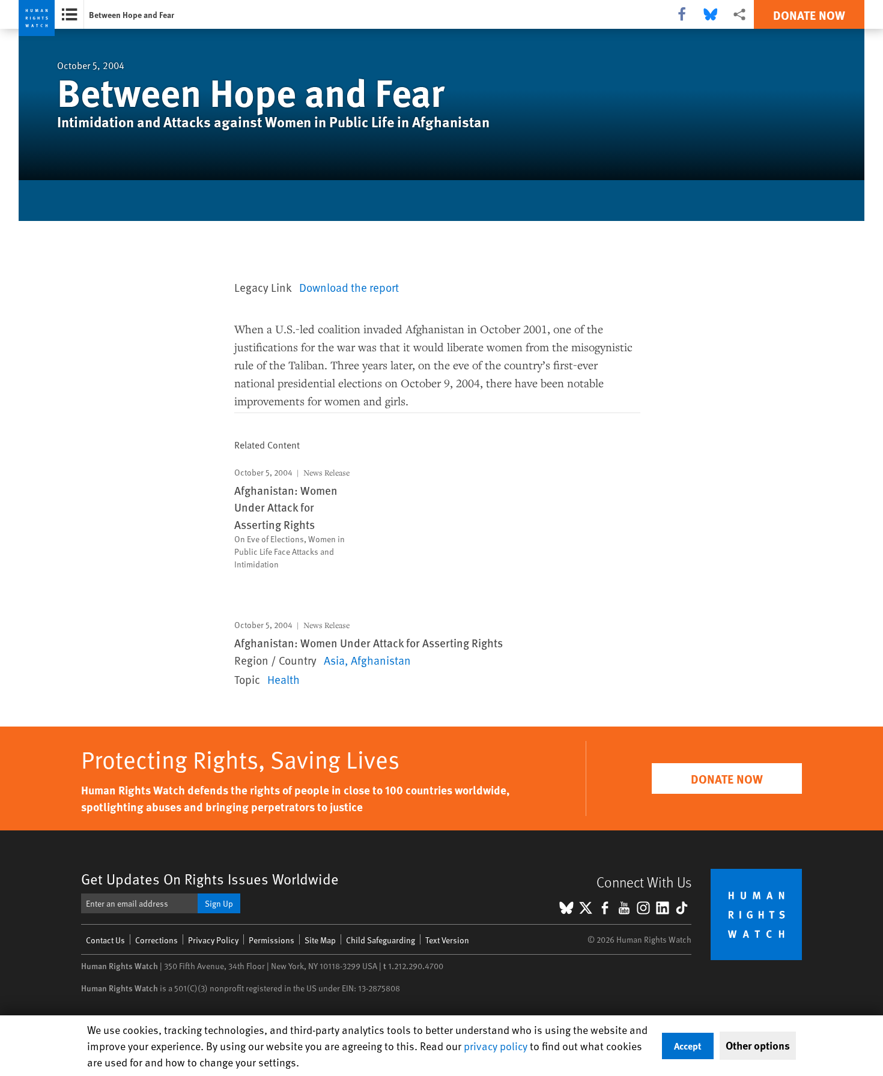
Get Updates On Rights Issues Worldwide (210, 879)
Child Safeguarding (380, 940)
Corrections (156, 940)
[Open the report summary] (69, 14)
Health (283, 679)
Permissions (271, 940)
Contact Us (105, 940)
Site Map (320, 940)
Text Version (447, 940)
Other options (758, 1045)
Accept (688, 1046)
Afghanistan (381, 660)
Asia (334, 660)
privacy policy (495, 1045)
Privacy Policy (213, 940)
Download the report (349, 287)
